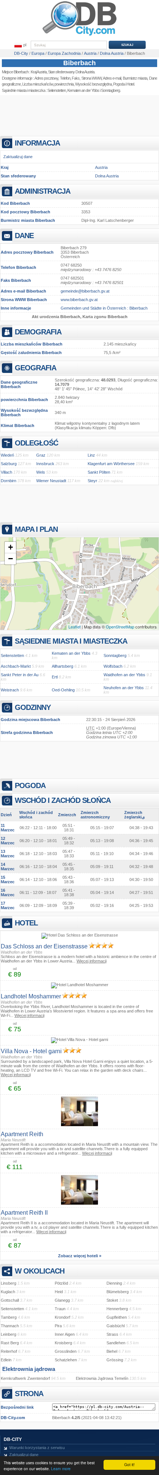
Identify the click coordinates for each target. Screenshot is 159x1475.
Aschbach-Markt (16, 666)
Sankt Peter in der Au (19, 675)
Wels (40, 472)
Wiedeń (7, 455)
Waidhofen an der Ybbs (124, 675)
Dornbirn (8, 480)
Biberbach (79, 63)
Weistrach (10, 690)
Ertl (55, 677)
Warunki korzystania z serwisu (37, 1447)
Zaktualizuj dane (18, 156)
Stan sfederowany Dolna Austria (71, 72)
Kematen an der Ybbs (83, 90)
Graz (40, 455)
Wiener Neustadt (51, 480)
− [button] (10, 558)
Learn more (61, 1468)
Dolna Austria (107, 176)
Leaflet (74, 627)
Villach (6, 472)
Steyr (92, 480)
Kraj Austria (39, 72)
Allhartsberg (62, 666)
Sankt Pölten (99, 472)
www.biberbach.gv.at (79, 299)
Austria (101, 167)
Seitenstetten (56, 90)
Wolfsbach (113, 666)
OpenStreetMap (120, 627)
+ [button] (10, 547)
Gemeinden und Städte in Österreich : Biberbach (104, 308)
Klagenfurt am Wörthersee (111, 463)
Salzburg (9, 463)
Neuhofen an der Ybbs (124, 687)
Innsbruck (45, 463)
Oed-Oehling (63, 690)
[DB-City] (79, 35)
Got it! (129, 1464)
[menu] (20, 45)
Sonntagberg (115, 655)
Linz (91, 455)
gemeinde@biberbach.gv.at (85, 291)
